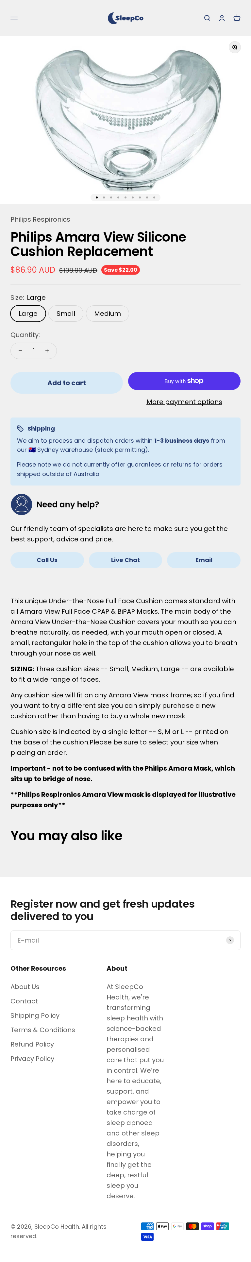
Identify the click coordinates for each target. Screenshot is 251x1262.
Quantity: (25, 334)
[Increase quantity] (47, 351)
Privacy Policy (32, 1058)
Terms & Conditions (42, 1029)
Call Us (47, 560)
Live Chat (125, 560)
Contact (24, 1001)
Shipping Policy (34, 1015)
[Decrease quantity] (20, 351)
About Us (25, 986)
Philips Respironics (40, 219)
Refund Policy (32, 1044)
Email (203, 560)
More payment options (184, 401)
